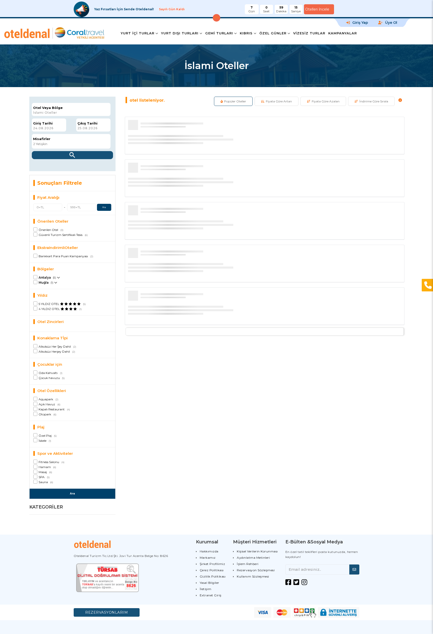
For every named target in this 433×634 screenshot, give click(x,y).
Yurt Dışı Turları (179, 33)
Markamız (208, 557)
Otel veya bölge (48, 107)
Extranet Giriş (211, 595)
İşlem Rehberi (248, 564)
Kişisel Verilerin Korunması (257, 551)
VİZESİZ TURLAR (309, 33)
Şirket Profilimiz (212, 564)
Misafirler (41, 139)
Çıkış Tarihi (87, 123)
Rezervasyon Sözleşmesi (256, 570)
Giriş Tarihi (43, 123)
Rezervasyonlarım (106, 612)
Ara (104, 207)
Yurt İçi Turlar (137, 33)
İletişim (205, 589)
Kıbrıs (246, 33)
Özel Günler (272, 33)
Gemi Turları (219, 33)
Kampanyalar (342, 33)
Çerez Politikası (212, 570)
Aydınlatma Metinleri (253, 557)
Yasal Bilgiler (209, 583)
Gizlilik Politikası (213, 576)
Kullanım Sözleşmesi (253, 576)
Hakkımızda (209, 551)
